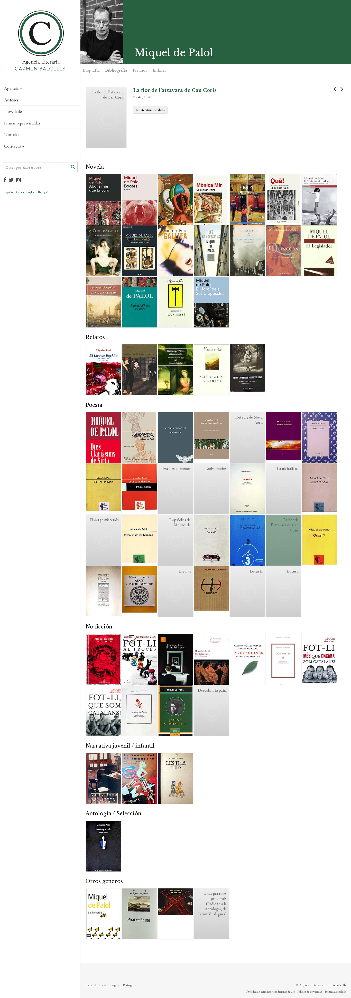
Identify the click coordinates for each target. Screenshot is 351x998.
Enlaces (159, 70)
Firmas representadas (22, 123)
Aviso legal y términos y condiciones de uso (270, 992)
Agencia (11, 88)
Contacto (12, 146)
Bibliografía (116, 70)
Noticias (11, 134)
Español (8, 192)
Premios (140, 70)
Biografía (91, 70)
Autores (11, 100)
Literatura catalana (152, 110)
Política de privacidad (309, 992)
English (30, 192)
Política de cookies (335, 992)
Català (20, 192)
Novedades (13, 111)
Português (43, 192)
